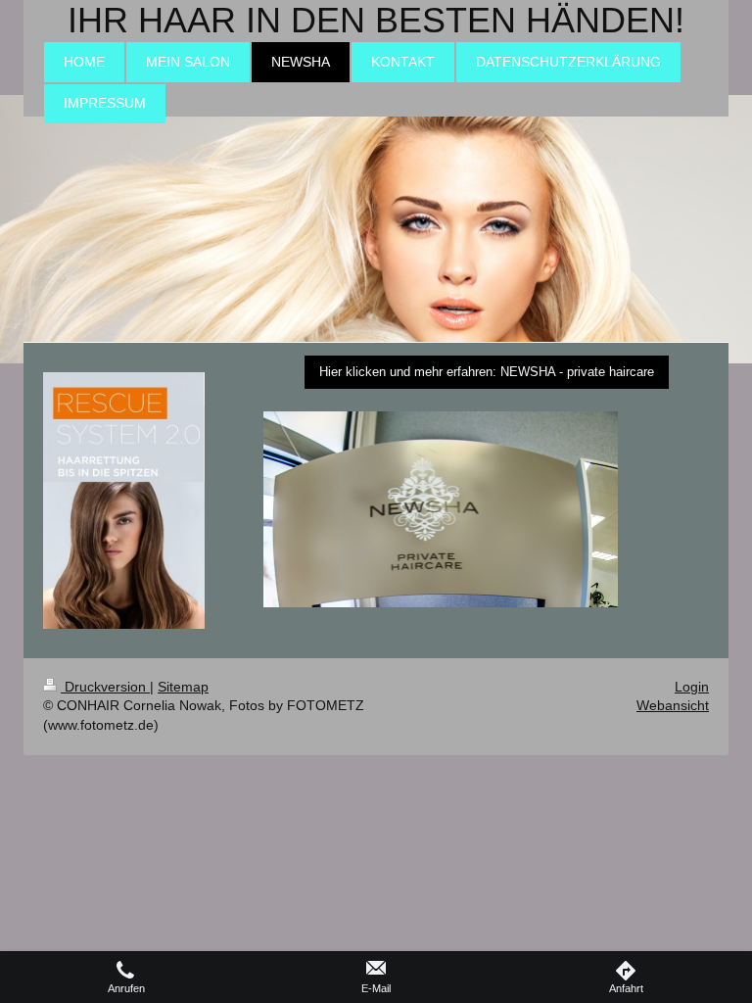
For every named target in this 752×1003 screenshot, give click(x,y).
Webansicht (672, 705)
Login (692, 686)
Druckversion (105, 686)
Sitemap (183, 686)
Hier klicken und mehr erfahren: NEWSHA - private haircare (486, 371)
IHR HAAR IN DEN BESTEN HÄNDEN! (376, 20)
